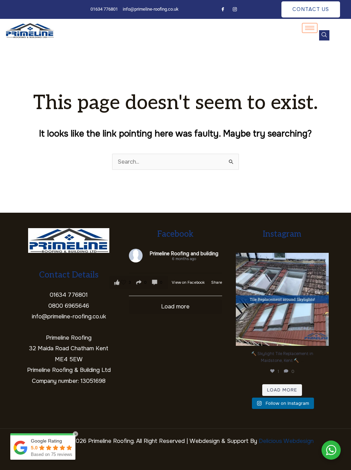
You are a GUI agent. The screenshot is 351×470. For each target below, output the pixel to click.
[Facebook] (223, 10)
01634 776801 (69, 294)
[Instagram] (235, 10)
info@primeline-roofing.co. (66, 316)
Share (216, 282)
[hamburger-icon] (309, 28)
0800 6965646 (68, 305)
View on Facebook (189, 282)
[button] (324, 35)
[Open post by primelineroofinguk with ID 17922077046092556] (282, 299)
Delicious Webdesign (286, 441)
